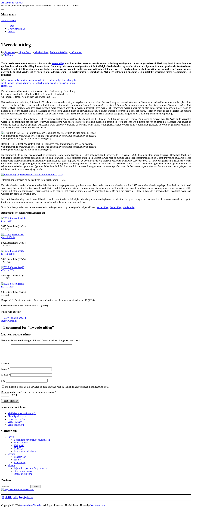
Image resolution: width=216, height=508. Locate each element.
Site (3, 380)
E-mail (5, 375)
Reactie (6, 363)
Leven (11, 437)
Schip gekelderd (16, 424)
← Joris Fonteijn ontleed (13, 318)
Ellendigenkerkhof (17, 416)
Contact (11, 31)
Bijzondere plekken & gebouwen (30, 468)
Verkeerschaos (15, 422)
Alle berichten (41, 52)
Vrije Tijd (18, 448)
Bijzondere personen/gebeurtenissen (32, 439)
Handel (17, 459)
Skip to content (8, 20)
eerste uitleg (58, 63)
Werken (11, 454)
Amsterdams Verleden (12, 2)
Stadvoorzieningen (23, 471)
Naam (5, 369)
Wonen (11, 465)
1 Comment (76, 52)
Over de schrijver (16, 28)
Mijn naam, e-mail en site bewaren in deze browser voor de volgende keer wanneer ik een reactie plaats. (57, 386)
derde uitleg (115, 207)
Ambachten (19, 462)
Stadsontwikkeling (59, 52)
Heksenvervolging (17, 419)
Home (11, 25)
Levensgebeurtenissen (25, 451)
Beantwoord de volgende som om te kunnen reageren (28, 392)
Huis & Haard (21, 442)
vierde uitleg (129, 207)
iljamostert (9, 52)
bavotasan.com (97, 505)
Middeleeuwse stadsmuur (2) (22, 413)
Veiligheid (19, 445)
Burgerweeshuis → (11, 320)
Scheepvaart (20, 456)
